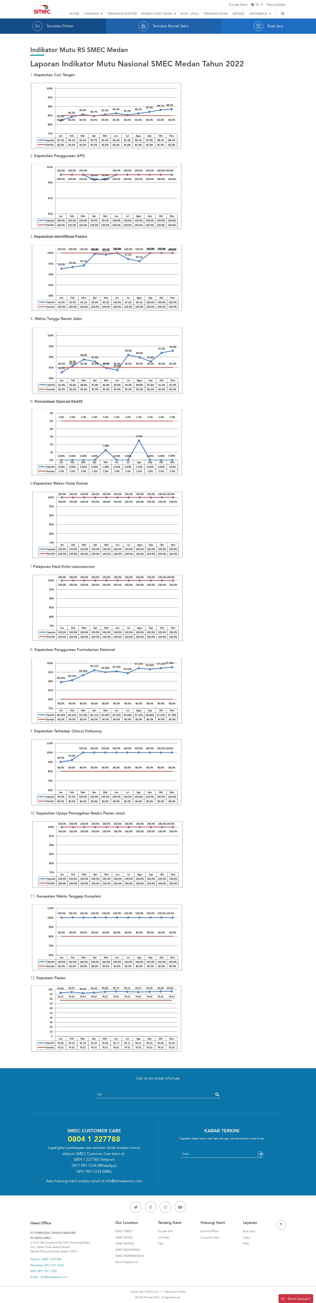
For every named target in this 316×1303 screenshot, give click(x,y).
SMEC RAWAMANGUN (129, 1256)
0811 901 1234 (84, 1165)
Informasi (163, 1237)
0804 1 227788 (86, 1159)
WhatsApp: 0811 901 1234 (47, 1265)
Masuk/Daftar (276, 5)
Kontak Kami (238, 5)
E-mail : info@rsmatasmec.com (49, 1277)
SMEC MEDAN (124, 1243)
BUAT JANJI (189, 14)
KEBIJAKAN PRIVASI (175, 1292)
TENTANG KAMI (215, 14)
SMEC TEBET (123, 1231)
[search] (217, 1095)
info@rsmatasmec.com (123, 1181)
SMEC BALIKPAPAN (127, 1250)
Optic (246, 1237)
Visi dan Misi (165, 1231)
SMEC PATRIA (124, 1237)
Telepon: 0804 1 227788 (45, 1259)
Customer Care (210, 1237)
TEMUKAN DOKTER (122, 14)
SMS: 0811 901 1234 (43, 1271)
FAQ (246, 1243)
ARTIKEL (238, 14)
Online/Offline (210, 1231)
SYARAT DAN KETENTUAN (144, 1292)
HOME (74, 14)
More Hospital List (126, 1262)
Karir (161, 1243)
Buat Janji (249, 1231)
